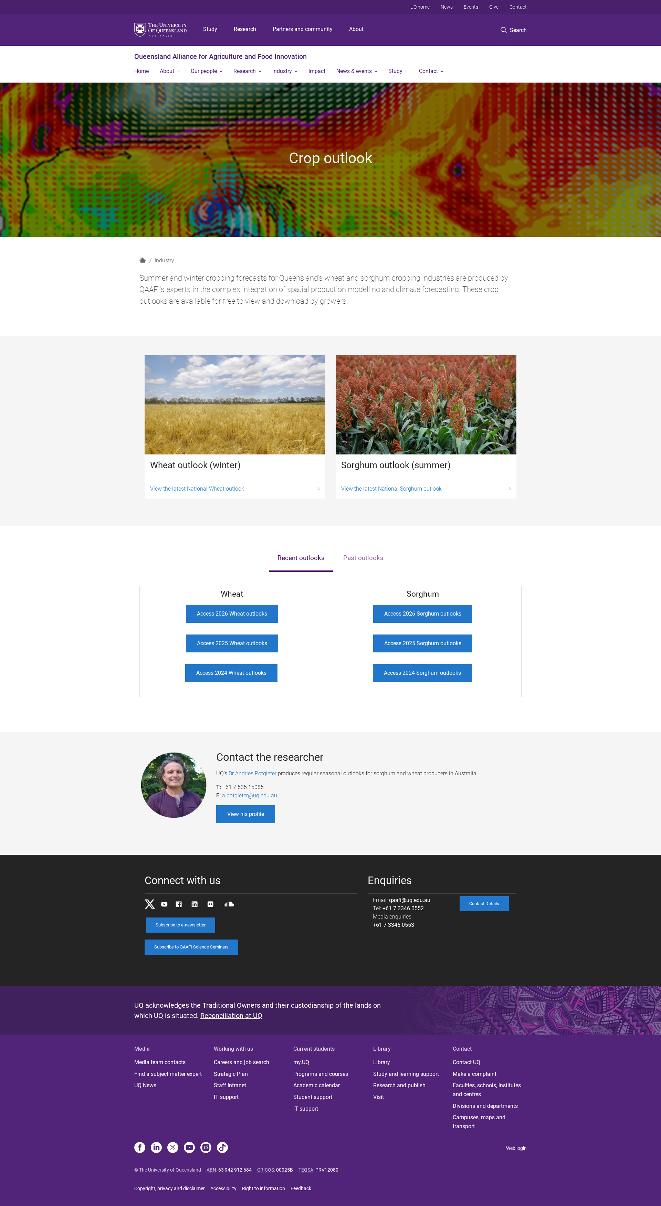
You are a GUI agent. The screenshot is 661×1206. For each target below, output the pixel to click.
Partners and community (303, 29)
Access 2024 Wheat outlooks (231, 673)
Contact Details (484, 903)
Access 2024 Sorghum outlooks (422, 673)
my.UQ (301, 1062)
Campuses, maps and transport (479, 1122)
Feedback (301, 1188)
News (447, 7)
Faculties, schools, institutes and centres (487, 1090)
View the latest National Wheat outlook (197, 488)
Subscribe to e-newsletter (181, 924)
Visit (378, 1097)
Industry (282, 71)
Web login (516, 1148)
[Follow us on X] (172, 1148)
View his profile (245, 814)
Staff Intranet (230, 1085)
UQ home (420, 7)
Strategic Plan (231, 1074)
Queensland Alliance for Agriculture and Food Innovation (220, 56)
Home (141, 71)
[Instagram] (205, 1148)
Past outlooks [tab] (363, 558)
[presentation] (301, 558)
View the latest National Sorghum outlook (391, 488)
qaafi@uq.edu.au (409, 900)
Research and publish (399, 1085)
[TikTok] (222, 1148)
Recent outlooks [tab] (301, 558)
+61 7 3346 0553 (393, 925)
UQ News (145, 1085)
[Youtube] (189, 1148)
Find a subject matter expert (168, 1074)
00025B (284, 1170)
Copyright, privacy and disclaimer (169, 1188)
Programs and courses (320, 1074)
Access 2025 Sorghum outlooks (422, 643)
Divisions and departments (485, 1106)
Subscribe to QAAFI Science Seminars (191, 947)
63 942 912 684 (235, 1170)
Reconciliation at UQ (231, 1015)
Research (245, 29)
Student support (312, 1097)
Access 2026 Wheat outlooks (232, 613)
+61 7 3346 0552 (403, 908)
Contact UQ (466, 1062)
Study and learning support (406, 1074)
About (356, 29)
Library (381, 1062)
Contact (518, 7)
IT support (226, 1097)
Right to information (263, 1188)
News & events (354, 71)
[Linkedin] (156, 1148)
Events (471, 7)
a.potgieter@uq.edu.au (249, 795)
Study (210, 29)
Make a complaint (474, 1074)
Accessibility (223, 1188)
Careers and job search (241, 1062)
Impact (316, 71)
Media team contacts (160, 1062)
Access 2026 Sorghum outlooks (422, 613)
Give (494, 7)
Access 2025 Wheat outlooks (232, 643)
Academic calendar (316, 1085)
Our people (204, 71)
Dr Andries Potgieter (252, 773)
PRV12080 (326, 1170)
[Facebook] (139, 1148)
